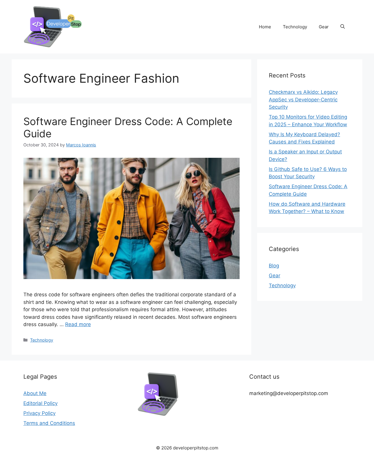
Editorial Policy (40, 403)
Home (265, 27)
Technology (295, 27)
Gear (324, 27)
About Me (34, 393)
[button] (343, 27)
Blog (274, 266)
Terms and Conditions (49, 423)
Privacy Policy (39, 413)
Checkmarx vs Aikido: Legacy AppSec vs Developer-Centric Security (303, 99)
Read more (78, 324)
